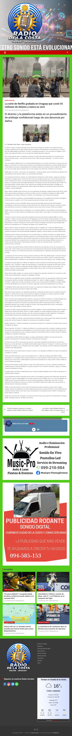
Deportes (41, 589)
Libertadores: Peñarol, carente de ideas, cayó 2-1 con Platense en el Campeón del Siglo (51, 596)
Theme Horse (35, 733)
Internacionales (41, 656)
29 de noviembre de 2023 (12, 110)
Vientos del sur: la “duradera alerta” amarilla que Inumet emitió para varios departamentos (18, 629)
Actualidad (8, 569)
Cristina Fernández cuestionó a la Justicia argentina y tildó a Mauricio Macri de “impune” (20, 409)
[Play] (34, 429)
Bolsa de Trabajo (43, 622)
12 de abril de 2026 (43, 631)
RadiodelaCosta (24, 110)
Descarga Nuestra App (43, 648)
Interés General (9, 622)
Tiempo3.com (56, 720)
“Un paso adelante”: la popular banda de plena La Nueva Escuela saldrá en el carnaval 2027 (19, 596)
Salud (38, 663)
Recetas (39, 660)
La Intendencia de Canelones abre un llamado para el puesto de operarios (52, 628)
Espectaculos (9, 100)
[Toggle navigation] (5, 53)
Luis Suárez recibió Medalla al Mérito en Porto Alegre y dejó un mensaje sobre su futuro (53, 410)
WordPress (56, 733)
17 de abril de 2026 (9, 600)
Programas (40, 658)
